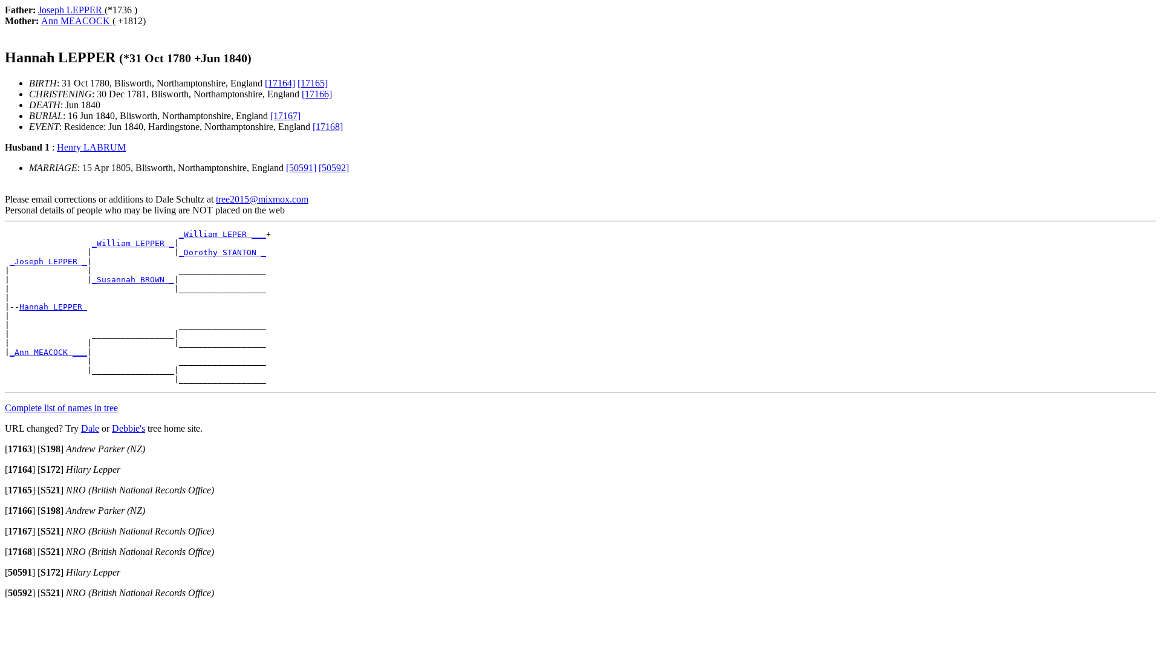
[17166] (317, 94)
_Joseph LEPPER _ (48, 261)
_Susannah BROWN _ (133, 279)
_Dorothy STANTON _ (222, 252)
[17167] (285, 116)
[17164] (280, 83)
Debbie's (128, 428)
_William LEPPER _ (133, 243)
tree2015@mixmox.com (262, 199)
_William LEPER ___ (222, 234)
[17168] (328, 127)
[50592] (334, 168)
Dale (90, 428)
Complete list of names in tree (61, 408)
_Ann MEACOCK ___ (48, 352)
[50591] (301, 168)
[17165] (313, 83)
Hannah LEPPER (53, 306)
